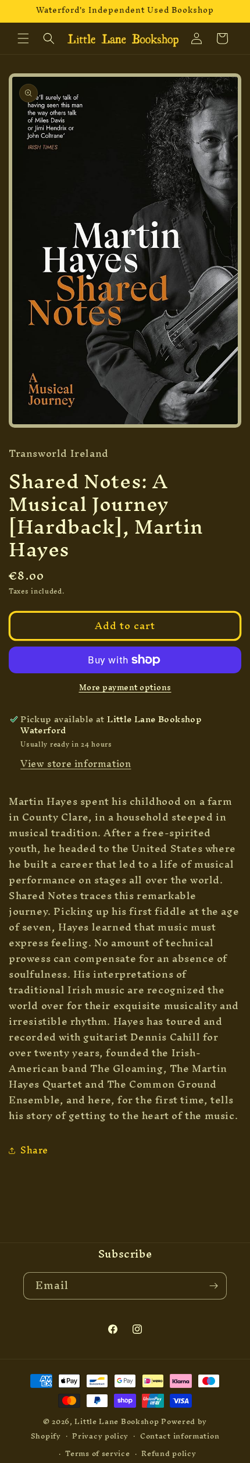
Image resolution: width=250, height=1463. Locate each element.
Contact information (179, 1436)
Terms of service (97, 1453)
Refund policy (168, 1453)
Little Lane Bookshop (116, 1421)
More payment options (125, 688)
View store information (75, 763)
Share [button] (34, 1149)
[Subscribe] (213, 1285)
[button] (23, 38)
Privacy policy (100, 1436)
